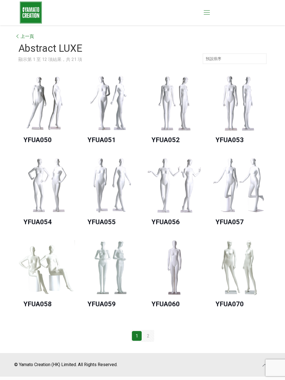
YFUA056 (165, 222)
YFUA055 (101, 222)
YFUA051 (101, 140)
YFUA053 (229, 140)
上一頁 (27, 36)
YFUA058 (37, 304)
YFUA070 (229, 304)
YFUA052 (165, 140)
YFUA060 (165, 304)
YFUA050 (37, 140)
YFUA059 (101, 304)
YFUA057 (229, 222)
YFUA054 (37, 222)
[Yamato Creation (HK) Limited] (31, 12)
